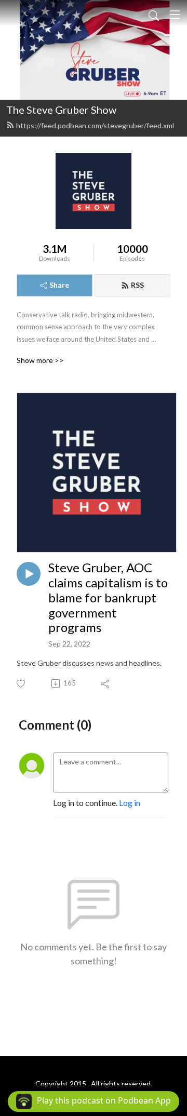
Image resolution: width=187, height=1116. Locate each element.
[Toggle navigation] (175, 14)
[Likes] (22, 683)
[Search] (153, 14)
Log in (129, 803)
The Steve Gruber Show (61, 109)
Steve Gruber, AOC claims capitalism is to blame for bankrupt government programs (108, 597)
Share (59, 284)
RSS (137, 284)
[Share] (106, 683)
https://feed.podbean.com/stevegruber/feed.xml (95, 125)
